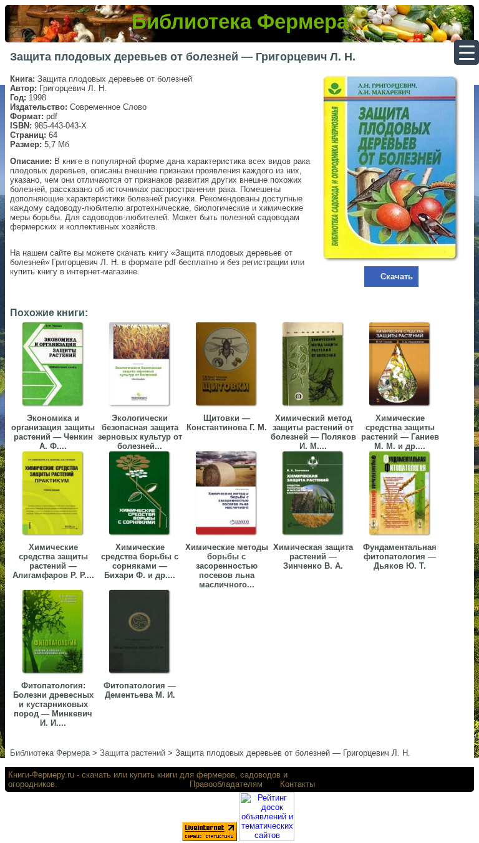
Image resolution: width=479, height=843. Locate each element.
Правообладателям (226, 784)
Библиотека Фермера (240, 21)
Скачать (396, 276)
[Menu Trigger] (466, 52)
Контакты (297, 784)
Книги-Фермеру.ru (41, 774)
